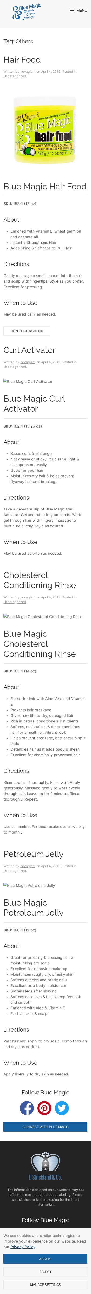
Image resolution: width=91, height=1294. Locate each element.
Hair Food (22, 60)
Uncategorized (15, 76)
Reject (45, 1272)
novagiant (27, 71)
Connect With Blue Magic (45, 1127)
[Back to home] (27, 11)
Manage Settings (45, 1285)
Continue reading (27, 331)
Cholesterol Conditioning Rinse (40, 580)
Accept (45, 1259)
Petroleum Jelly (34, 854)
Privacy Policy (22, 1246)
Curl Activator (30, 350)
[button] (79, 10)
